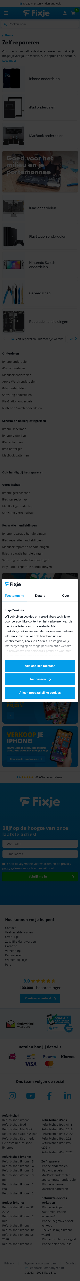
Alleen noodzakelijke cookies (40, 692)
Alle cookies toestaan (40, 666)
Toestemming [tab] (14, 595)
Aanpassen (38, 679)
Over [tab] (65, 595)
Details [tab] (40, 595)
